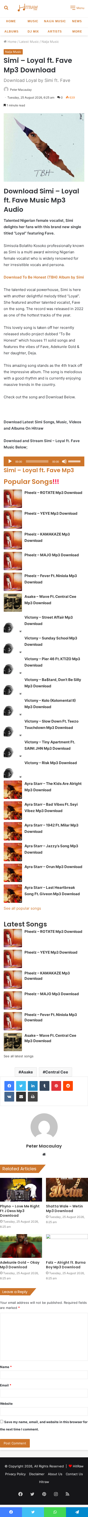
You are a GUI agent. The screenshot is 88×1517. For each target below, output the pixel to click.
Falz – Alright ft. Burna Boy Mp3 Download (66, 1265)
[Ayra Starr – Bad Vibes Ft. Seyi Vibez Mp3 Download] (13, 810)
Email (5, 1385)
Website (6, 1403)
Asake (27, 1072)
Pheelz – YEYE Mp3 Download (50, 513)
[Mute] (64, 461)
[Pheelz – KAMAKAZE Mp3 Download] (13, 540)
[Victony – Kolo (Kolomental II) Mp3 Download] (13, 706)
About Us (55, 1474)
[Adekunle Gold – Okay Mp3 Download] (21, 1246)
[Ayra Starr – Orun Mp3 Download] (13, 873)
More (77, 31)
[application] (44, 461)
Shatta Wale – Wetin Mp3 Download (64, 1208)
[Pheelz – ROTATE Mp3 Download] (13, 499)
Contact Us (74, 1474)
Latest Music (29, 42)
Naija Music (55, 21)
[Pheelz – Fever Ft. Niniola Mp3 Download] (13, 582)
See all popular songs (22, 908)
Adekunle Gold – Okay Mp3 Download (19, 1265)
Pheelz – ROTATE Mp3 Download (53, 492)
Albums (11, 31)
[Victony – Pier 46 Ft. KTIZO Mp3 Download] (13, 665)
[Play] (10, 461)
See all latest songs (18, 1056)
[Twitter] (21, 1086)
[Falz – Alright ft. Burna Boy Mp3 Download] (67, 1246)
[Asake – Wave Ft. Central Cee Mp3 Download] (13, 602)
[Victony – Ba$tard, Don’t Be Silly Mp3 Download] (13, 686)
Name (6, 1367)
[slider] (75, 461)
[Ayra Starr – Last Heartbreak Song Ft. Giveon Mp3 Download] (13, 893)
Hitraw (44, 1482)
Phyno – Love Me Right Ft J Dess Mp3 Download (20, 1211)
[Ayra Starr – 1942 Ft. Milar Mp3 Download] (13, 831)
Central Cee (56, 1072)
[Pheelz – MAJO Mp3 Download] (13, 561)
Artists (55, 31)
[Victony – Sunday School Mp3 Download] (13, 644)
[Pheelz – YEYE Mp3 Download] (13, 519)
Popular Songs (31, 481)
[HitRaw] (28, 7)
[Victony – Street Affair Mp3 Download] (13, 623)
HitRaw (78, 1466)
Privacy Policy (15, 1474)
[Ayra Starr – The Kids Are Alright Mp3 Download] (13, 790)
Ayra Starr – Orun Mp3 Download (53, 866)
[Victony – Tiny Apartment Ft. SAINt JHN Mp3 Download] (13, 748)
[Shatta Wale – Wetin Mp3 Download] (67, 1190)
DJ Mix (33, 31)
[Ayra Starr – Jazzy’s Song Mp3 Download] (13, 852)
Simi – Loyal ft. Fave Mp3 (39, 470)
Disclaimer (36, 1474)
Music (33, 21)
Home (11, 21)
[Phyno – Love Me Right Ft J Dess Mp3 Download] (21, 1190)
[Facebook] (9, 1086)
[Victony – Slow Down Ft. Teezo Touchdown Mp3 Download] (13, 727)
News (77, 21)
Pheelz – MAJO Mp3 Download (51, 555)
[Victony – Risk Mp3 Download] (13, 769)
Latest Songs (25, 924)
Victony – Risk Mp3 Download (50, 762)
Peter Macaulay (21, 89)
